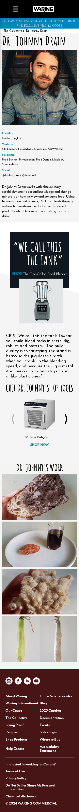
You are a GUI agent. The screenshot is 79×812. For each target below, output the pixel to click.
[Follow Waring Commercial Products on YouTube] (36, 680)
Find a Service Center (56, 696)
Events (45, 725)
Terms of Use (15, 771)
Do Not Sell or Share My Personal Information (30, 787)
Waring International (21, 703)
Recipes (11, 732)
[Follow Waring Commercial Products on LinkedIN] (27, 680)
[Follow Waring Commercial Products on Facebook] (18, 680)
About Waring (16, 696)
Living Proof (14, 725)
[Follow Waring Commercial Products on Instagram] (9, 680)
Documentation (52, 718)
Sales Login (48, 732)
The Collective (12, 31)
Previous (13, 419)
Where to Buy (50, 740)
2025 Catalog (50, 711)
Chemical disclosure (20, 796)
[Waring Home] (44, 9)
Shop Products (16, 740)
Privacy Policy (15, 778)
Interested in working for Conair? (30, 764)
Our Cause (13, 711)
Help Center (14, 749)
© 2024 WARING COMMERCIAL (31, 803)
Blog (43, 703)
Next (66, 419)
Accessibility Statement (49, 749)
